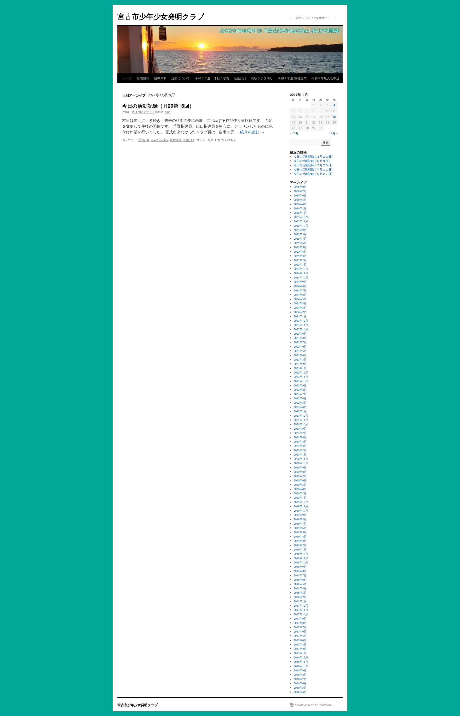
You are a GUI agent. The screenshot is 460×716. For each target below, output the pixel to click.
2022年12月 (301, 372)
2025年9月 (300, 230)
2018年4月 (300, 588)
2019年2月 (300, 545)
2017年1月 (300, 653)
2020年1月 (300, 497)
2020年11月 (301, 459)
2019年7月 (300, 523)
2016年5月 (300, 687)
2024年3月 (300, 307)
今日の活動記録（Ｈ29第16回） (158, 105)
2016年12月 (301, 657)
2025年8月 (300, 234)
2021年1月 (300, 454)
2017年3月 (300, 644)
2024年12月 (301, 269)
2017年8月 (300, 623)
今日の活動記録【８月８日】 (312, 161)
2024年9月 (300, 282)
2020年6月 (300, 480)
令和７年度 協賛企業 (292, 78)
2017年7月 (300, 627)
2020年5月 (300, 484)
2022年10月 (301, 381)
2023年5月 (300, 351)
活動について (180, 78)
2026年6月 (300, 195)
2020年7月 (300, 476)
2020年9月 (300, 467)
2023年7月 (300, 342)
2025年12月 (301, 217)
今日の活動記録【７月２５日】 (314, 165)
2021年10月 (301, 424)
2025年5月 (300, 247)
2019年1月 (300, 549)
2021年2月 (300, 450)
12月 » (333, 133)
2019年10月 (301, 510)
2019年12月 (301, 502)
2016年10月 (301, 666)
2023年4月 (300, 355)
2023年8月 (300, 338)
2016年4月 (300, 692)
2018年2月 (300, 597)
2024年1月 (300, 316)
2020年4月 (300, 489)
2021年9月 (300, 428)
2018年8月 (300, 571)
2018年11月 (301, 558)
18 (334, 116)
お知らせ (144, 140)
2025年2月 (300, 260)
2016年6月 (300, 683)
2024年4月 (300, 303)
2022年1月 (300, 411)
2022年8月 (300, 389)
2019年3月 (300, 541)
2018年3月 (300, 592)
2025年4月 (300, 251)
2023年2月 (300, 364)
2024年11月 (301, 273)
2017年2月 (300, 649)
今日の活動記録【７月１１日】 (314, 169)
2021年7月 (300, 433)
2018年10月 (301, 562)
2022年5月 (300, 402)
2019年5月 (300, 532)
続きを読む (252, 131)
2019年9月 (300, 515)
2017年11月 (301, 610)
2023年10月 (301, 329)
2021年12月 (301, 415)
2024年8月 (300, 286)
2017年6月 (300, 631)
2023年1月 (300, 368)
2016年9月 (300, 670)
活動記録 (240, 78)
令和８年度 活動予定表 (212, 78)
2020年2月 (300, 493)
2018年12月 (301, 554)
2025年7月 (300, 238)
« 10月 (294, 133)
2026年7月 (300, 191)
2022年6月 (300, 398)
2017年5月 (300, 636)
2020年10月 (301, 463)
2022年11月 (301, 377)
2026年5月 (300, 199)
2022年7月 (300, 394)
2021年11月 (301, 420)
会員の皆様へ (159, 140)
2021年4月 (300, 441)
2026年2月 (300, 208)
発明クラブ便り (262, 78)
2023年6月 (300, 346)
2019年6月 (300, 528)
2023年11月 (301, 325)
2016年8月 (300, 674)
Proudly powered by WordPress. (313, 705)
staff (167, 112)
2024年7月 (300, 290)
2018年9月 (300, 566)
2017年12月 (301, 605)
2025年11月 (301, 221)
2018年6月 (300, 579)
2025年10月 (301, 225)
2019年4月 (300, 536)
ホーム (127, 78)
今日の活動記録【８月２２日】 (314, 156)
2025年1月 (300, 264)
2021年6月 (300, 437)
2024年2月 (300, 312)
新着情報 (143, 78)
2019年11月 (301, 506)
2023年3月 (300, 359)
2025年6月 (300, 243)
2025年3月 (300, 256)
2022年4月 (300, 407)
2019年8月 (300, 519)
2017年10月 (301, 614)
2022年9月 (300, 385)
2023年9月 (300, 333)
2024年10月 (301, 277)
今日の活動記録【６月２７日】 (314, 174)
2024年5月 (300, 299)
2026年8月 (300, 187)
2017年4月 (300, 640)
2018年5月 (300, 584)
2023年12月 (301, 320)
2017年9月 (300, 618)
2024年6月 (300, 294)
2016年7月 (300, 679)
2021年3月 (300, 446)
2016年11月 (301, 661)
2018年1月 (300, 601)
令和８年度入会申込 (325, 78)
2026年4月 (300, 204)
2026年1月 (300, 212)
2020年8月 (300, 471)
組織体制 (160, 78)
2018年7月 (300, 575)
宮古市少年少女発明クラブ (160, 16)
